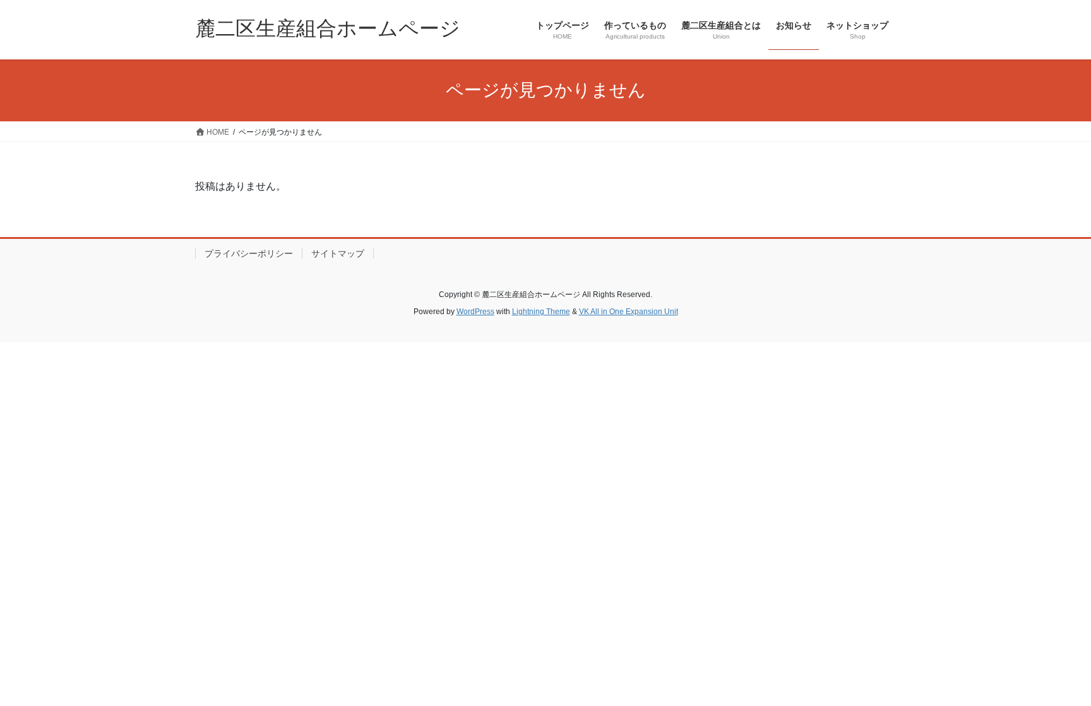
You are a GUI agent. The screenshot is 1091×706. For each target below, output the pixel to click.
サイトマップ (337, 253)
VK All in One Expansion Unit (628, 311)
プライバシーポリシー (249, 253)
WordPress (475, 311)
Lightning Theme (541, 311)
